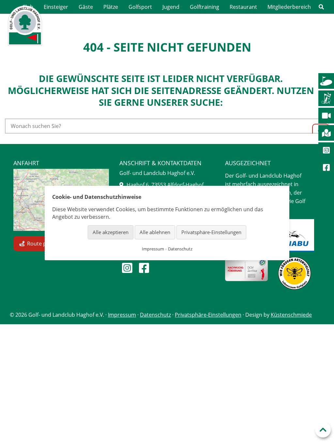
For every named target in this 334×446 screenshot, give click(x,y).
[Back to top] (323, 430)
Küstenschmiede (291, 314)
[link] (321, 7)
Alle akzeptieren (111, 232)
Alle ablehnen (155, 232)
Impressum (122, 314)
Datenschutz (155, 314)
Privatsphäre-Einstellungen (208, 314)
